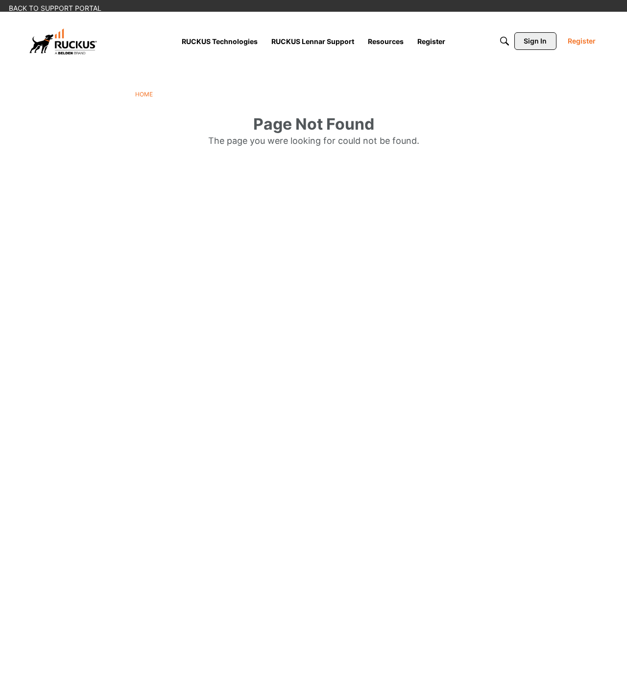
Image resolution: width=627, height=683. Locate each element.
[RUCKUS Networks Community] (63, 41)
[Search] (504, 41)
